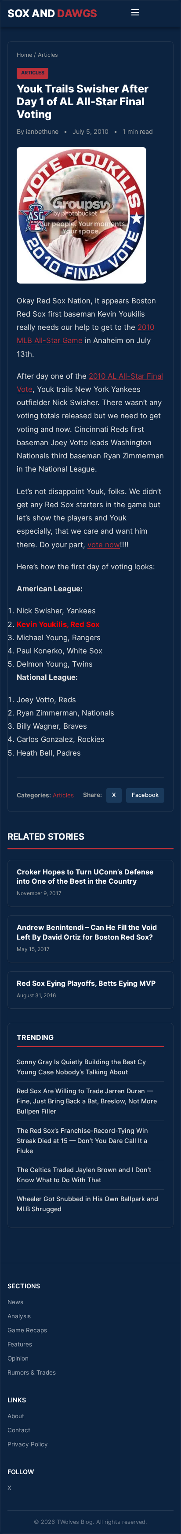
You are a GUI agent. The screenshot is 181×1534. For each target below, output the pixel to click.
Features (19, 1344)
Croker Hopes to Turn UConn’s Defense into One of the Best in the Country (85, 876)
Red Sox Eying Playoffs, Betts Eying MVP (86, 983)
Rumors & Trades (31, 1372)
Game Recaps (27, 1330)
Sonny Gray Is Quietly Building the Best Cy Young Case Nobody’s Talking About (81, 1067)
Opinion (18, 1358)
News (15, 1301)
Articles (48, 55)
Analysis (19, 1316)
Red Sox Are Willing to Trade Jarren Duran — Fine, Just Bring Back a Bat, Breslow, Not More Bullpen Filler (87, 1101)
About (15, 1416)
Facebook (145, 795)
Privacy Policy (27, 1444)
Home (24, 55)
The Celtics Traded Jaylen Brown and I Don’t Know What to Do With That (84, 1175)
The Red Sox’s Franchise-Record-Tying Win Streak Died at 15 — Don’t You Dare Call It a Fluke (82, 1140)
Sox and (52, 13)
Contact (18, 1430)
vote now (103, 544)
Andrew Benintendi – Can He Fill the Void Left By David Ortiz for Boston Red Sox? (87, 932)
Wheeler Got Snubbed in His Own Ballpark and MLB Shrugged (87, 1204)
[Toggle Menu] (135, 13)
